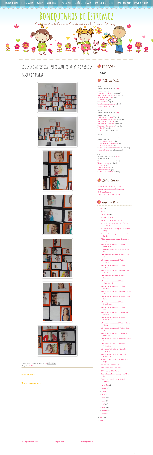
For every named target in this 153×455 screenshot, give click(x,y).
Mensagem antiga (87, 442)
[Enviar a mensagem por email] (48, 363)
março (104, 407)
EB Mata (88, 3)
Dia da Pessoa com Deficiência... (112, 220)
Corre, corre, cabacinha (106, 93)
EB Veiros (76, 9)
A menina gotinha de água (106, 126)
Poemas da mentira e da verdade (109, 148)
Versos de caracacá (104, 167)
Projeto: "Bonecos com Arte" (110, 365)
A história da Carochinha (106, 121)
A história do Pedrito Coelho (107, 95)
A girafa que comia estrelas (107, 119)
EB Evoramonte (65, 3)
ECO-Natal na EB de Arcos (110, 371)
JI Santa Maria (27, 3)
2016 (101, 420)
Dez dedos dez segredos (106, 104)
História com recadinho (106, 172)
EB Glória (78, 3)
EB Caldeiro (51, 3)
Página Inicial (11, 3)
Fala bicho (101, 130)
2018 (101, 211)
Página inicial (59, 442)
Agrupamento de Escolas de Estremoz (111, 189)
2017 (101, 417)
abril (103, 404)
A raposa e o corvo (104, 170)
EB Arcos (39, 3)
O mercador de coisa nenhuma (108, 143)
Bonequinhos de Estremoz (76, 16)
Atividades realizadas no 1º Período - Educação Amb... (113, 282)
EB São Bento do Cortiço (104, 3)
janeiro (104, 414)
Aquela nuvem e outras (105, 97)
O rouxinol (101, 165)
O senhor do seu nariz (105, 141)
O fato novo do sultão (105, 145)
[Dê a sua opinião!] (50, 363)
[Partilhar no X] (53, 363)
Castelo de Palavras (104, 192)
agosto (104, 391)
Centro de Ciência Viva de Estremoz (110, 186)
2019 (101, 208)
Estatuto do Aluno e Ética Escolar (109, 195)
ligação (117, 89)
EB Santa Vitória (141, 3)
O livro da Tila (102, 100)
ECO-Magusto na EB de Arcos (111, 368)
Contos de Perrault (103, 150)
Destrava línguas (103, 102)
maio (103, 401)
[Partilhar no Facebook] (55, 363)
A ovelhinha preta (104, 106)
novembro (105, 385)
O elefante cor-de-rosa (105, 117)
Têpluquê (101, 128)
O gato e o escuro (103, 163)
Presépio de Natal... (107, 217)
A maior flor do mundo (105, 161)
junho (104, 398)
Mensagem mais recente (30, 442)
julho (103, 394)
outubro (104, 388)
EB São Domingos (124, 3)
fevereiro (105, 410)
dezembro (105, 214)
